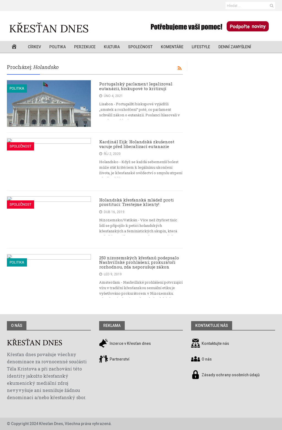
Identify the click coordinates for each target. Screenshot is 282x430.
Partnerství (119, 359)
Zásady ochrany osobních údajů (231, 375)
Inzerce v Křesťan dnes (130, 343)
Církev (34, 47)
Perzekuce (85, 47)
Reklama (112, 325)
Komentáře (172, 47)
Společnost (140, 47)
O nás (16, 325)
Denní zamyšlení (234, 47)
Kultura (112, 47)
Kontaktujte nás (215, 343)
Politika (57, 47)
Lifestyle (201, 47)
